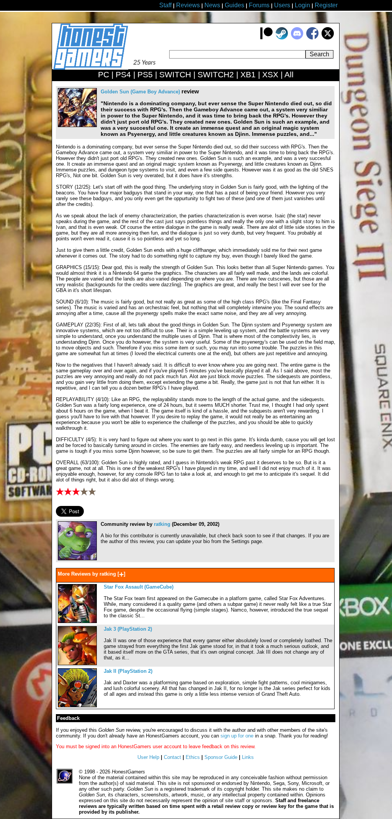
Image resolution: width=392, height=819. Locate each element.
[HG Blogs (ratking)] (77, 558)
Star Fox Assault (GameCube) (138, 587)
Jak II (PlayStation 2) (128, 671)
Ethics (193, 757)
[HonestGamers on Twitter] (328, 38)
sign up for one (236, 736)
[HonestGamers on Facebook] (312, 38)
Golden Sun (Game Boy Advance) (140, 92)
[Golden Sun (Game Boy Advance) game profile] (77, 125)
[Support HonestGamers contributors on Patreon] (266, 38)
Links (248, 757)
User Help (148, 757)
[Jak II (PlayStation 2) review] (77, 705)
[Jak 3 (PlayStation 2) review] (77, 663)
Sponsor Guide (220, 757)
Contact (172, 757)
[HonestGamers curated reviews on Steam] (282, 38)
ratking (162, 524)
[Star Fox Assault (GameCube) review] (77, 621)
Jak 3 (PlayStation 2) (128, 629)
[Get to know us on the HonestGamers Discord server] (297, 38)
